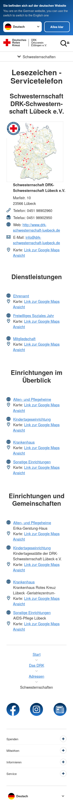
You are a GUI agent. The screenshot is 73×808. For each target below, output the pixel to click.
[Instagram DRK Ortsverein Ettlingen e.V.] (36, 709)
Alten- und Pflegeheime (32, 399)
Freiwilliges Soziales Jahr (33, 315)
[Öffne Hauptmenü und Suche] (65, 43)
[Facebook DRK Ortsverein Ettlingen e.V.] (12, 709)
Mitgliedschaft (24, 338)
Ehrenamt (21, 295)
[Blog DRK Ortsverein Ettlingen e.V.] (60, 709)
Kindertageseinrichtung (32, 419)
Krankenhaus (24, 442)
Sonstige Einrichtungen (32, 461)
